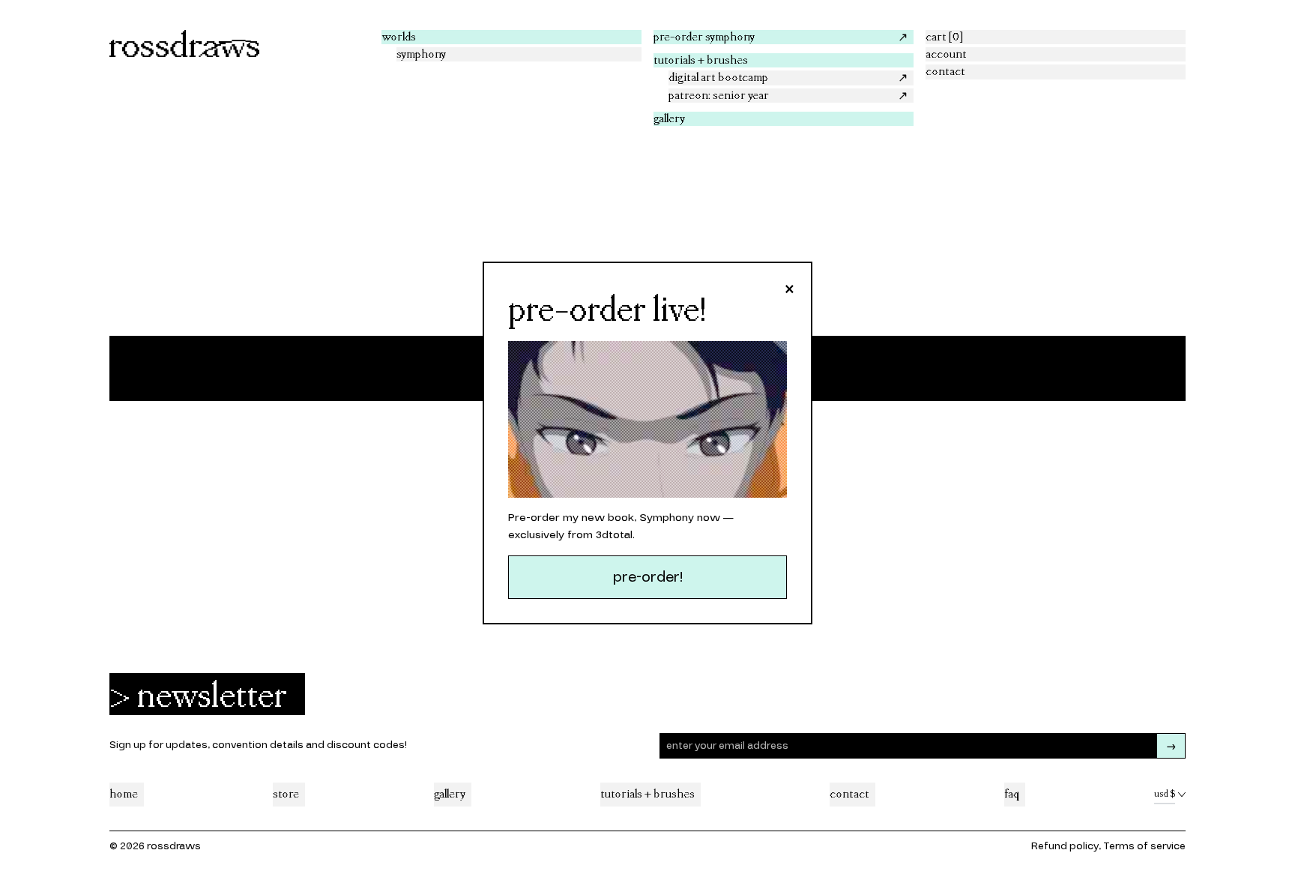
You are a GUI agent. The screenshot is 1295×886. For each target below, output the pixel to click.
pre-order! (648, 577)
